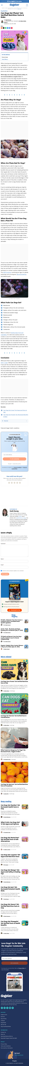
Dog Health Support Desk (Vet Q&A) (9, 1038)
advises (7, 272)
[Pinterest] (12, 28)
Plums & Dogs (5, 57)
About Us (3, 1034)
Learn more (19, 8)
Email (2, 564)
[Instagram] (5, 1008)
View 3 (5, 59)
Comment (3, 543)
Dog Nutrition (4, 11)
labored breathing (21, 274)
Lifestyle (3, 1020)
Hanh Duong (8, 19)
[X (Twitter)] (3, 28)
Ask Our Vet (3, 1024)
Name (2, 559)
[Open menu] (2, 5)
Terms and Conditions (6, 1046)
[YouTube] (10, 1008)
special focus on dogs (21, 518)
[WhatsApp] (5, 28)
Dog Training (3, 1018)
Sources (6, 421)
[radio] (9, 482)
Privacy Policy (21, 968)
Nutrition (3, 1016)
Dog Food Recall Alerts (6, 1026)
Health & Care (4, 1014)
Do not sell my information (7, 1048)
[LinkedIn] (10, 28)
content (20, 516)
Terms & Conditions (17, 467)
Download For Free (15, 610)
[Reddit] (1, 28)
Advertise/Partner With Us (7, 1036)
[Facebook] (7, 28)
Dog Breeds (3, 1022)
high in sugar (4, 362)
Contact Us (3, 1032)
